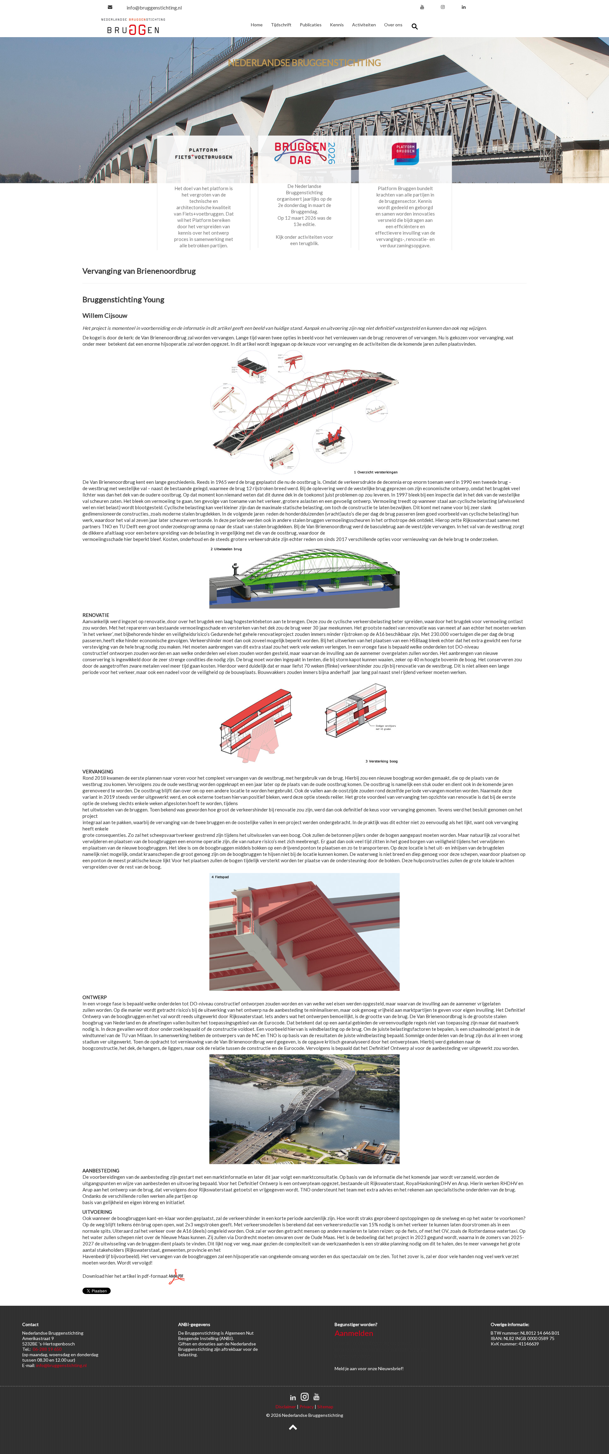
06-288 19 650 (47, 1349)
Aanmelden (354, 1332)
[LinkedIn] (464, 7)
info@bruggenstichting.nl (154, 7)
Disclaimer (286, 1406)
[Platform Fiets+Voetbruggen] (203, 153)
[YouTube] (422, 7)
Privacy (306, 1406)
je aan (351, 1368)
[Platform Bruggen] (405, 153)
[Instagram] (443, 7)
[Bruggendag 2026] (304, 152)
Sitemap (325, 1406)
